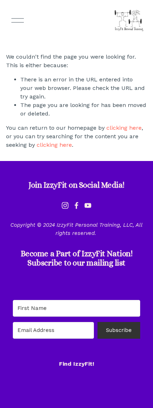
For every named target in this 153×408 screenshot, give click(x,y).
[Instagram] (65, 205)
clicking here (124, 127)
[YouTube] (87, 205)
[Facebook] (76, 205)
